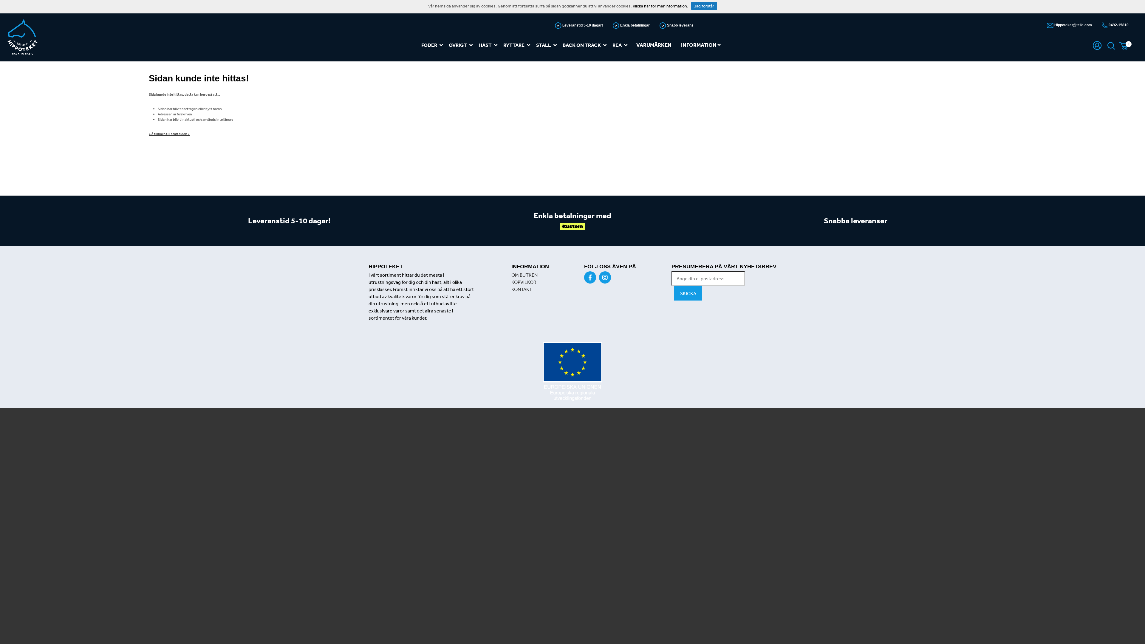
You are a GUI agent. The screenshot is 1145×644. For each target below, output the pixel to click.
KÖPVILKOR (523, 282)
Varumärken (653, 44)
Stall (543, 45)
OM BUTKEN (524, 275)
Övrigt (458, 45)
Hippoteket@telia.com (1072, 25)
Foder (429, 45)
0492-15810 (1118, 25)
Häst (485, 45)
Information (699, 44)
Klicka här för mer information (660, 6)
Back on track (582, 45)
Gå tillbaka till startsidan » (169, 133)
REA (617, 45)
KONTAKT (521, 289)
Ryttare (513, 45)
